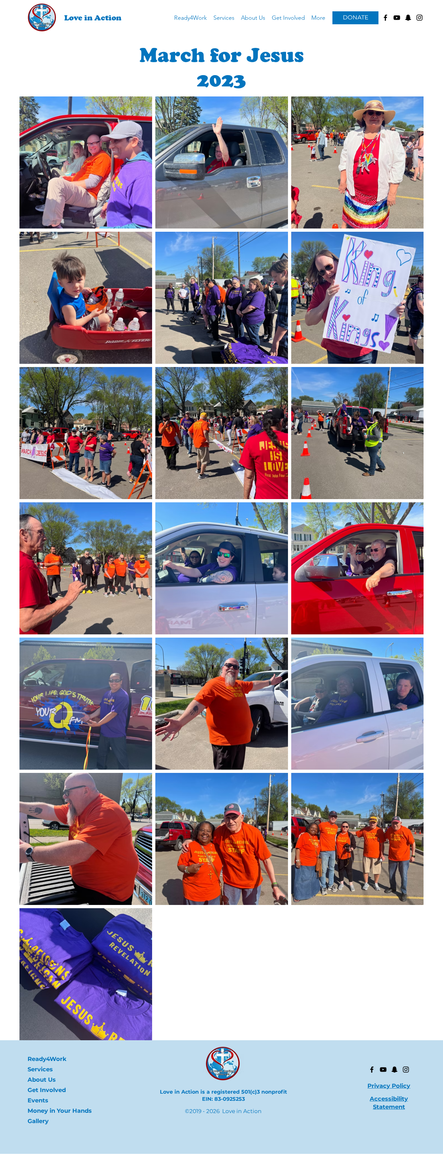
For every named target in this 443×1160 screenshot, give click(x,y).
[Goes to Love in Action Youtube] (397, 18)
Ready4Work (47, 1059)
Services (40, 1069)
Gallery (38, 1121)
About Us (42, 1079)
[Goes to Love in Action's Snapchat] (408, 18)
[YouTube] (383, 1069)
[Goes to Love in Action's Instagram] (419, 18)
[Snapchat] (394, 1069)
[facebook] (385, 18)
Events (38, 1100)
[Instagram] (406, 1069)
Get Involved (47, 1090)
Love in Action (92, 17)
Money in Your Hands (56, 1110)
